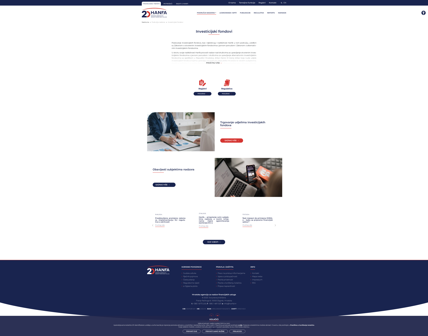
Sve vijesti (212, 242)
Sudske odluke (189, 273)
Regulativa (259, 13)
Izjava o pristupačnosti (227, 276)
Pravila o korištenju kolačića (229, 283)
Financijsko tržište (151, 4)
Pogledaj (201, 94)
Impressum (257, 280)
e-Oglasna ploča (190, 286)
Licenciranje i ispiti (228, 13)
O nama (232, 3)
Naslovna (145, 22)
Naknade (282, 13)
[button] (153, 225)
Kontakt (272, 3)
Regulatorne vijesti (191, 283)
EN (285, 3)
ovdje (240, 325)
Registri (262, 3)
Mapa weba (257, 276)
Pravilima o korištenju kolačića (302, 325)
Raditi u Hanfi (182, 4)
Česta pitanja (188, 280)
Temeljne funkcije (247, 3)
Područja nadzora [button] (206, 13)
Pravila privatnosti (225, 280)
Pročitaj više (203, 226)
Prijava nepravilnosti (226, 286)
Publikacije (245, 13)
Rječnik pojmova (190, 276)
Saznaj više (231, 140)
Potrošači (168, 4)
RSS (254, 283)
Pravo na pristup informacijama (231, 273)
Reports (271, 13)
